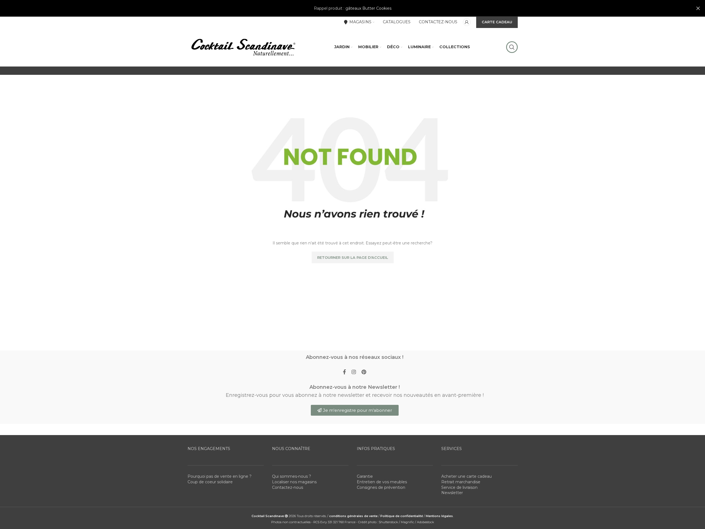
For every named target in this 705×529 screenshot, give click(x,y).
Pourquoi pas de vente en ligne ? (220, 476)
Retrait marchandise (460, 481)
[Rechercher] (512, 47)
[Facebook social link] (344, 372)
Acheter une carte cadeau (466, 476)
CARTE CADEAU (497, 22)
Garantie (365, 476)
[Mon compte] (466, 22)
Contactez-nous (287, 487)
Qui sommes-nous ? (291, 476)
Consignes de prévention (381, 487)
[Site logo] (243, 46)
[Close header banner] (698, 8)
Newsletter (452, 492)
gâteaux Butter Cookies (368, 8)
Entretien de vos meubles (382, 481)
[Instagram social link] (354, 372)
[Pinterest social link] (364, 372)
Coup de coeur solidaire (210, 481)
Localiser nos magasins (294, 481)
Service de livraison (459, 487)
